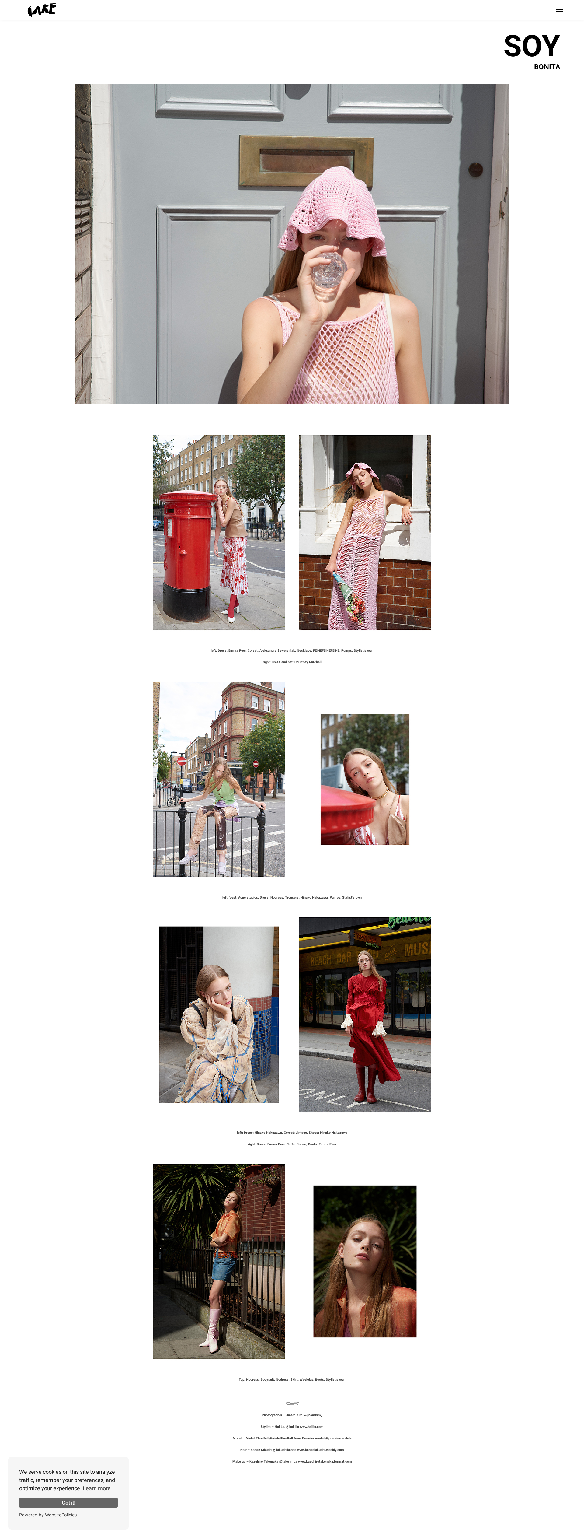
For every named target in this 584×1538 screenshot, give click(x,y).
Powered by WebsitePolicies (48, 1514)
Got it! (68, 1502)
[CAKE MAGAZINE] (42, 10)
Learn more (97, 1488)
